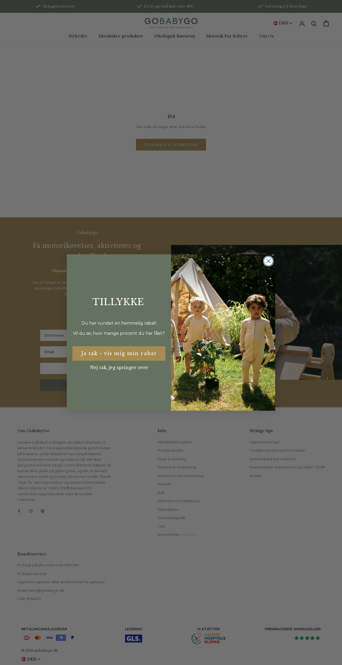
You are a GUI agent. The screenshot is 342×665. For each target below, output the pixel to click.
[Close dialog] (268, 261)
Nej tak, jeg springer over (119, 367)
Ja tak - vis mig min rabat (119, 353)
